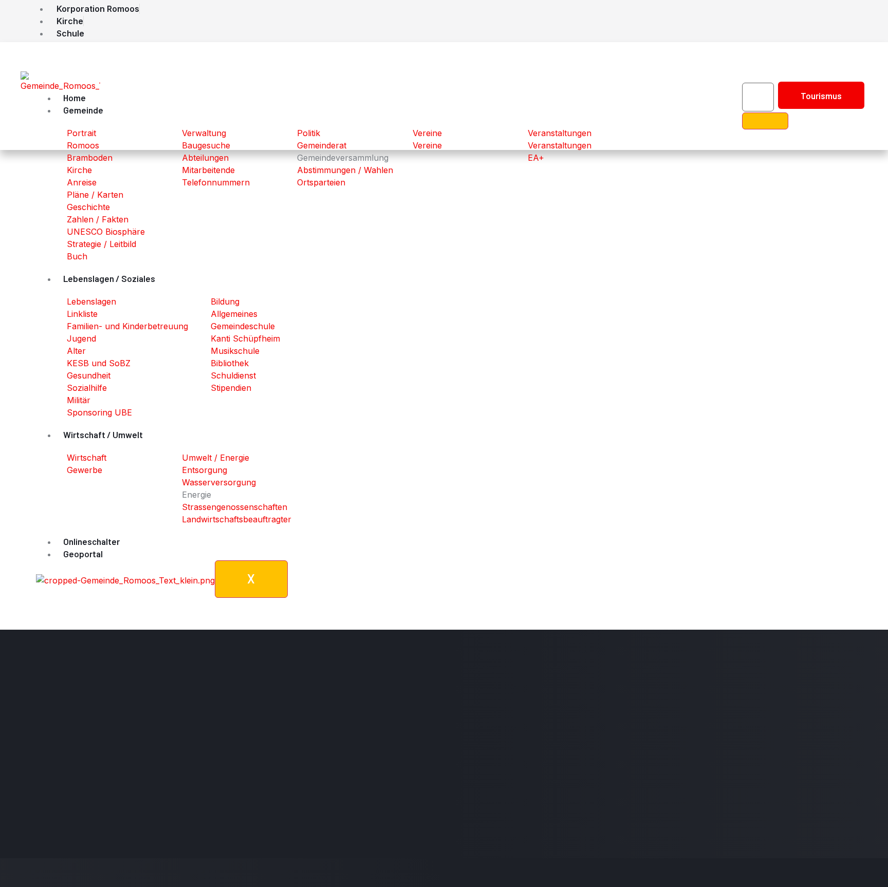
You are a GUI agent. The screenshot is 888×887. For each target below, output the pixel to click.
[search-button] (765, 120)
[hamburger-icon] (620, 100)
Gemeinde (83, 110)
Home (74, 97)
